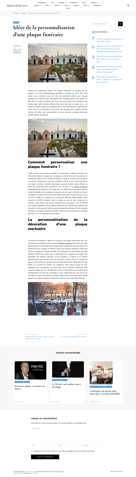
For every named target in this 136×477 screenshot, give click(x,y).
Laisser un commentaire (19, 52)
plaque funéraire (80, 187)
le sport (38, 251)
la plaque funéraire (64, 243)
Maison (57, 5)
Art (52, 3)
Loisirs (47, 5)
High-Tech (93, 3)
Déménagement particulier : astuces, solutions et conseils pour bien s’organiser (109, 79)
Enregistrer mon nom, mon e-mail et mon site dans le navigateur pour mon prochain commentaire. (64, 451)
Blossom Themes (18, 473)
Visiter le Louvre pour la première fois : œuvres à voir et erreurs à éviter (109, 59)
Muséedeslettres (17, 5)
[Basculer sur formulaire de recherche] (128, 5)
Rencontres (19, 381)
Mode (83, 3)
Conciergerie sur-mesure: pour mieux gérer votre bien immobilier (105, 392)
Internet (36, 5)
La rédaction (17, 46)
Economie (61, 3)
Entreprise (73, 3)
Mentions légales (117, 471)
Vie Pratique (96, 5)
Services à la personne (97, 386)
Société (76, 5)
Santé (66, 5)
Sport (85, 5)
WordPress (34, 473)
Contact (68, 8)
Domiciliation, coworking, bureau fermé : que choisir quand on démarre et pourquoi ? (109, 69)
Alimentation (41, 3)
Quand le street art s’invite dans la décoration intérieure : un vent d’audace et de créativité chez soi (110, 48)
